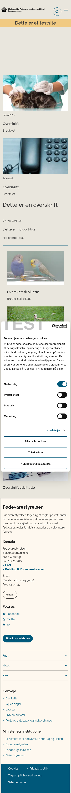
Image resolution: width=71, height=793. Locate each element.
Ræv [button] (6, 675)
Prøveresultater (15, 715)
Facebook (13, 614)
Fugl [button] (5, 655)
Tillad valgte (35, 452)
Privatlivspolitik (38, 768)
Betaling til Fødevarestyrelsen (25, 569)
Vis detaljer (53, 430)
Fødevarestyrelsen (17, 744)
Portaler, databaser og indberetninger (29, 720)
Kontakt (10, 594)
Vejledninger (13, 704)
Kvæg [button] (6, 665)
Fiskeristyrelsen (15, 755)
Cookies (13, 768)
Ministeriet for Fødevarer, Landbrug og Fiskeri (34, 739)
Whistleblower (17, 782)
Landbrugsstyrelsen (18, 750)
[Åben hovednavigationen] (67, 10)
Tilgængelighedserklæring (25, 775)
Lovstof (10, 709)
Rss (8, 625)
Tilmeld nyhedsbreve (18, 638)
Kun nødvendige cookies (35, 463)
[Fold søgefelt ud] (57, 11)
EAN (8, 565)
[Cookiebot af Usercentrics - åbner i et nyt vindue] (52, 326)
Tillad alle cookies (35, 441)
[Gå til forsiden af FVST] (22, 9)
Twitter (11, 619)
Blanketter (12, 698)
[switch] (62, 395)
